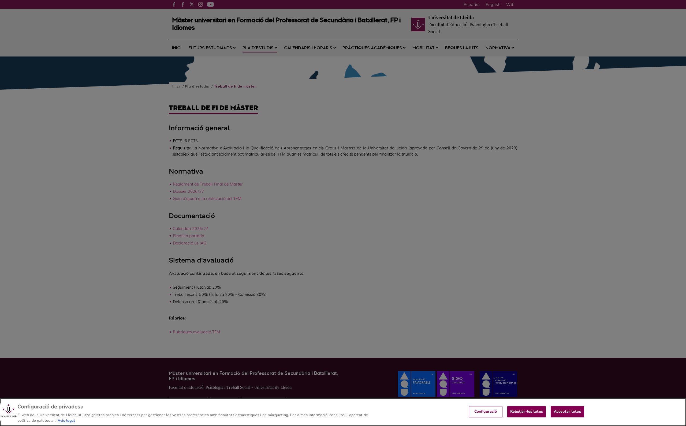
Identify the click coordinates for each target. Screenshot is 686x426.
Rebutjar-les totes (526, 411)
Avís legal (66, 420)
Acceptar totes (567, 411)
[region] (343, 412)
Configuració (485, 411)
